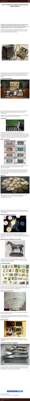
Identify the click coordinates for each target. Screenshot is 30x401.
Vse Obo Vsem (4, 1)
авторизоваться (16, 395)
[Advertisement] (11, 15)
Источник (28, 370)
